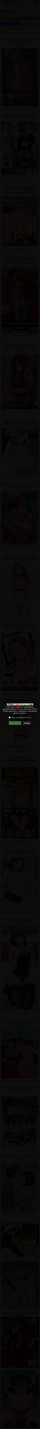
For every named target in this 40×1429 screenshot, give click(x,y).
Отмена (27, 723)
